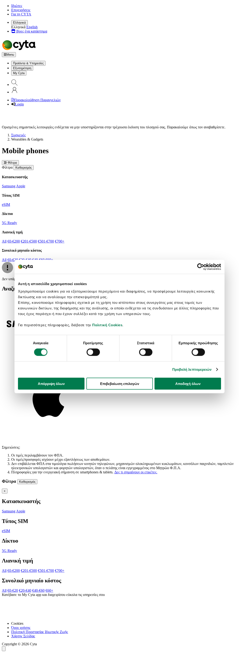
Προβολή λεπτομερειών (192, 369)
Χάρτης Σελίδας (23, 636)
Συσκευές (18, 135)
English (32, 27)
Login (19, 104)
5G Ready (9, 223)
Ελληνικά (19, 22)
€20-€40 (25, 590)
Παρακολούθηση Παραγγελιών (37, 100)
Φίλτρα (12, 162)
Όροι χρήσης (20, 628)
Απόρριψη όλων (51, 383)
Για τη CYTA (21, 14)
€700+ (59, 241)
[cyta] (20, 50)
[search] (14, 85)
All (4, 241)
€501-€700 (46, 241)
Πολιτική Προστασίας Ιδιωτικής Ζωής (39, 632)
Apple (20, 186)
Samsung (8, 186)
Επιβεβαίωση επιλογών (119, 383)
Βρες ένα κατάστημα (31, 31)
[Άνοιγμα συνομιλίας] (4, 648)
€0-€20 (12, 260)
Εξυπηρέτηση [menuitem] (22, 68)
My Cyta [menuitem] (19, 73)
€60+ (49, 590)
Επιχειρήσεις (20, 10)
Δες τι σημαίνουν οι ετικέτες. (135, 472)
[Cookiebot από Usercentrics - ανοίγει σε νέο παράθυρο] (200, 266)
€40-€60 (38, 590)
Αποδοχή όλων (187, 383)
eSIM (6, 205)
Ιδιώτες (16, 6)
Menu (10, 54)
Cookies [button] (17, 623)
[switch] (93, 352)
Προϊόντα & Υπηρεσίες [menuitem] (28, 63)
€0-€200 (13, 241)
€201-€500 (29, 241)
